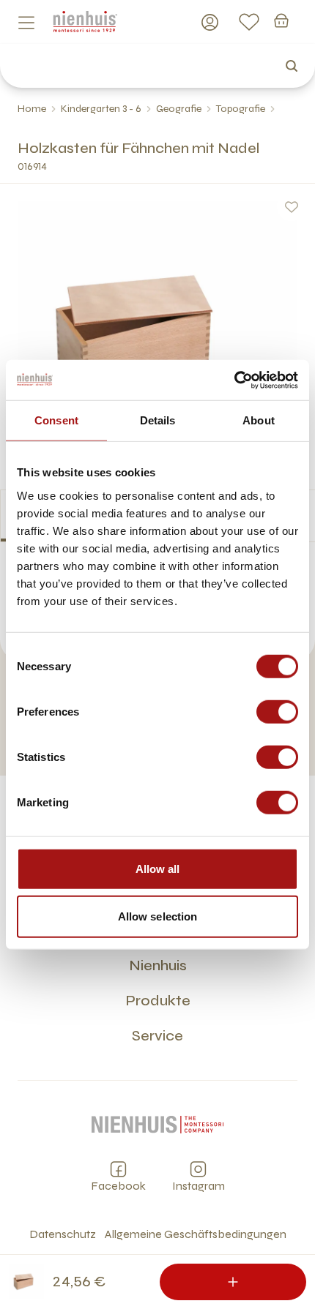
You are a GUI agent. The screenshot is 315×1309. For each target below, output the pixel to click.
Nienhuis (158, 965)
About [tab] (258, 420)
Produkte (157, 1000)
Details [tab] (158, 420)
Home (32, 108)
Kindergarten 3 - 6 (101, 108)
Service (157, 1036)
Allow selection (158, 916)
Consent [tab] (56, 420)
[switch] (277, 711)
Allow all (158, 868)
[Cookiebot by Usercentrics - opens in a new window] (234, 379)
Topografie (240, 108)
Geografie (178, 108)
